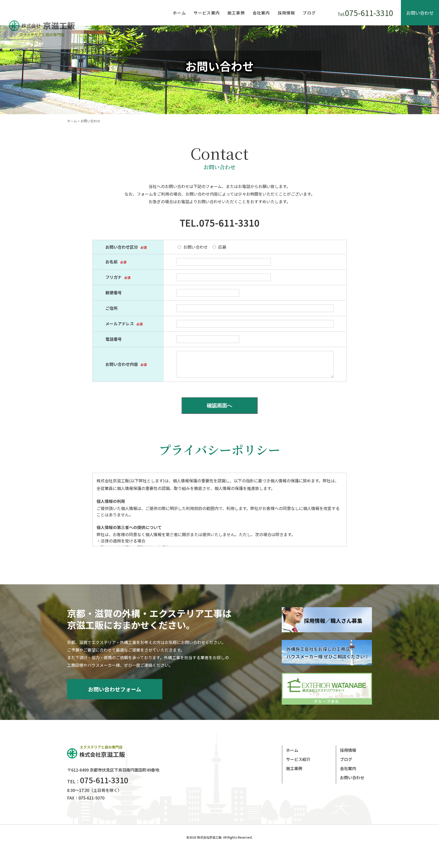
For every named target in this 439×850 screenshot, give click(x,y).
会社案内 (261, 13)
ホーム (179, 13)
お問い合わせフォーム (114, 689)
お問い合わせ (420, 12)
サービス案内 (207, 13)
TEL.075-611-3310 (219, 222)
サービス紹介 (298, 759)
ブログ (309, 13)
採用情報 (286, 13)
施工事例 (236, 13)
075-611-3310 (365, 12)
